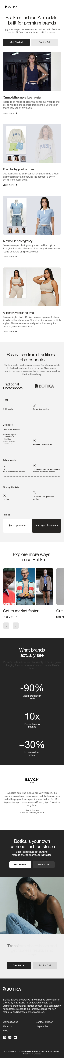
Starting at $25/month (46, 525)
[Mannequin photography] (32, 215)
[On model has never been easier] (32, 71)
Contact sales (10, 1021)
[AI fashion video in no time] (32, 286)
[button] (57, 7)
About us (8, 1026)
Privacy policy (53, 1051)
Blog (5, 1030)
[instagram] (4, 1037)
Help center (42, 1026)
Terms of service (40, 1051)
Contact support (44, 1021)
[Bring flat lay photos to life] (32, 143)
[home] (11, 6)
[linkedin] (9, 1037)
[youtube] (15, 1037)
